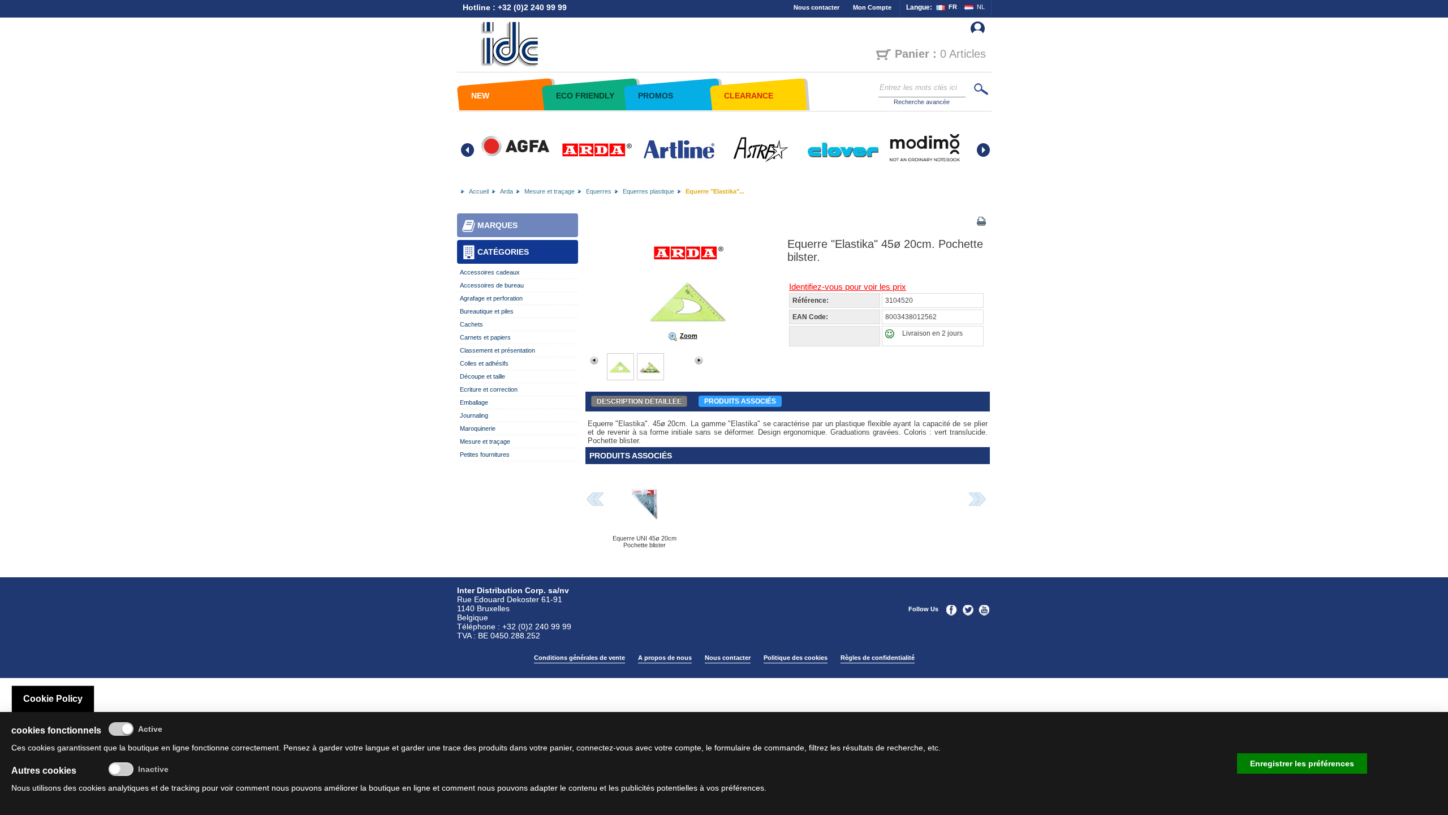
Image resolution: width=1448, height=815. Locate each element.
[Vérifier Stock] (892, 336)
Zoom (688, 335)
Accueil (479, 191)
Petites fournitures (485, 454)
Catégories (503, 251)
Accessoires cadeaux (490, 272)
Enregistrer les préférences (1302, 763)
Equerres (598, 191)
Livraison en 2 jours (932, 333)
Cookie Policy (53, 699)
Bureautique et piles (487, 311)
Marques (497, 225)
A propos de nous (665, 657)
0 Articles (940, 54)
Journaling (474, 415)
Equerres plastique (648, 191)
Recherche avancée (922, 101)
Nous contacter (816, 7)
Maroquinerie (477, 428)
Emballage (474, 402)
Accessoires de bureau (492, 285)
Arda (506, 191)
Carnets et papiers (485, 337)
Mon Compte (872, 7)
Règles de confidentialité (878, 657)
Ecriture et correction (489, 389)
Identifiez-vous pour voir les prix (847, 286)
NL (981, 6)
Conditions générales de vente (579, 657)
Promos (655, 95)
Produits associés (740, 401)
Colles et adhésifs (484, 363)
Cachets (471, 324)
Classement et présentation (497, 350)
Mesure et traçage (549, 191)
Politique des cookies (796, 657)
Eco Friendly (585, 95)
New (480, 95)
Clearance (748, 95)
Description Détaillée (639, 401)
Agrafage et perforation (491, 298)
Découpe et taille (482, 376)
